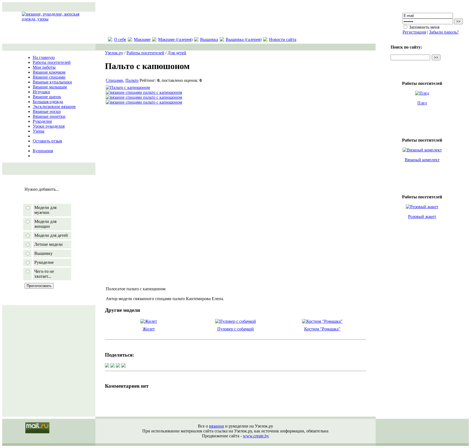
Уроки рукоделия (49, 126)
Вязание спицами (49, 77)
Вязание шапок (47, 96)
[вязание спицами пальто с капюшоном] (144, 92)
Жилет (149, 329)
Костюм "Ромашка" (322, 329)
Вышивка (209, 39)
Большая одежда (48, 101)
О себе (120, 39)
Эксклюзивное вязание (54, 106)
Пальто (131, 80)
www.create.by (256, 436)
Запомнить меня (424, 27)
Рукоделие (42, 121)
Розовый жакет (422, 216)
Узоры (38, 131)
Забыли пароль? (444, 32)
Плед (422, 103)
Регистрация (414, 32)
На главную (44, 57)
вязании (216, 426)
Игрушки (41, 91)
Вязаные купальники (52, 82)
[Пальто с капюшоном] (128, 87)
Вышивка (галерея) (243, 39)
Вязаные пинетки (49, 116)
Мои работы (44, 67)
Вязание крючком (49, 72)
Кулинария (43, 150)
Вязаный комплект (422, 159)
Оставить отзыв (47, 141)
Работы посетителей (52, 62)
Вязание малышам (50, 87)
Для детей (177, 52)
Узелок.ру (114, 52)
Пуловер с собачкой (235, 329)
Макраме (142, 39)
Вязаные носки (47, 111)
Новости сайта (282, 39)
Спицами (114, 80)
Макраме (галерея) (175, 39)
